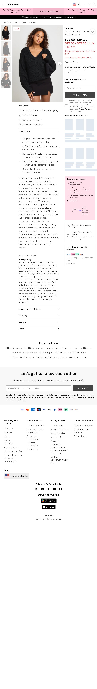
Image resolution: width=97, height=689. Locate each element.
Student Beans (11, 447)
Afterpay (8, 432)
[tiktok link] (60, 489)
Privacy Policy (84, 109)
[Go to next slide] (60, 63)
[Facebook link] (48, 489)
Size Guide (9, 428)
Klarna (7, 436)
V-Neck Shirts (79, 353)
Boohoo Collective (13, 451)
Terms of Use (56, 437)
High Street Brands (29, 22)
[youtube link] (54, 489)
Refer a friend (80, 436)
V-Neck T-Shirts (69, 348)
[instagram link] (36, 489)
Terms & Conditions (60, 429)
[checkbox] (66, 105)
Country (8, 470)
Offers (10, 22)
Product (54, 441)
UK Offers (18, 22)
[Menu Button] (3, 4)
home (4, 22)
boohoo (69, 28)
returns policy (76, 239)
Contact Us (32, 449)
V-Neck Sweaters (13, 348)
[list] (37, 63)
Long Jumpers (52, 348)
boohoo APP (10, 462)
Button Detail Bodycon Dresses (51, 357)
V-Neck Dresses (63, 353)
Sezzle (7, 440)
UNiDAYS (8, 444)
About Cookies (57, 433)
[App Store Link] (49, 503)
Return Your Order (36, 426)
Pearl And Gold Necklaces (24, 353)
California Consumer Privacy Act (59, 460)
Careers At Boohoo (83, 426)
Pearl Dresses (85, 348)
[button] (74, 4)
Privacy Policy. (19, 400)
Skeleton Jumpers (78, 357)
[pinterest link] (42, 489)
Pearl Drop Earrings (33, 348)
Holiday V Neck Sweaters (22, 357)
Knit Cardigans (46, 353)
